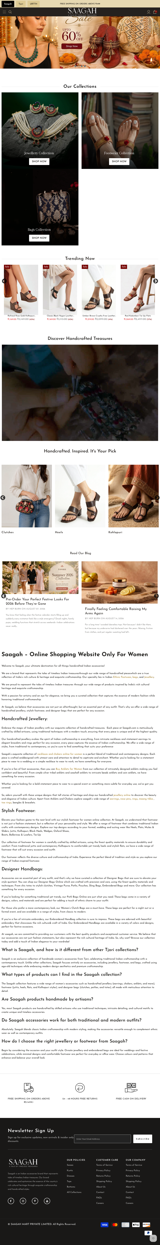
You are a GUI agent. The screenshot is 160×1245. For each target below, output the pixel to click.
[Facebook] (11, 1201)
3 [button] (82, 66)
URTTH (33, 4)
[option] (80, 34)
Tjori (21, 4)
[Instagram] (23, 1201)
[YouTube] (47, 1201)
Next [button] (155, 281)
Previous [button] (4, 281)
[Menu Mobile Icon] (3, 12)
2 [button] (79, 66)
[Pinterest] (35, 1201)
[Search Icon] (12, 12)
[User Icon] (149, 12)
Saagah (8, 4)
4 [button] (85, 66)
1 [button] (75, 66)
